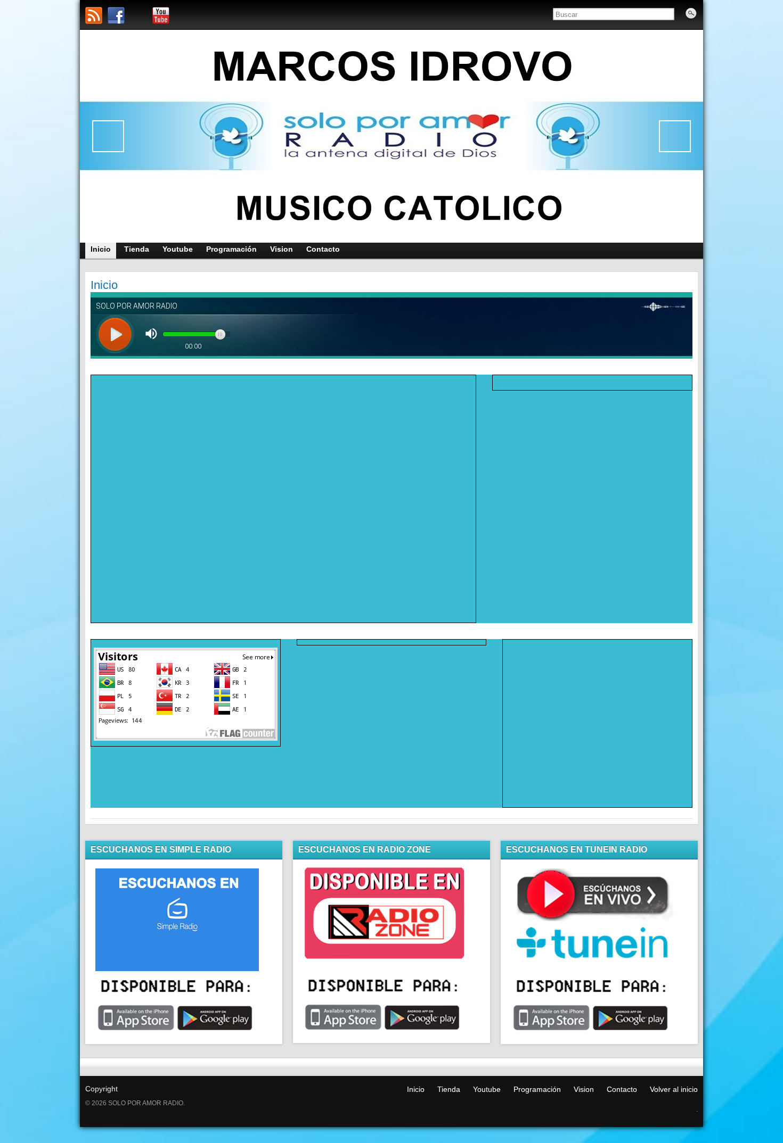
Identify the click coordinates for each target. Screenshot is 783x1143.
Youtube (487, 1089)
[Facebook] (116, 15)
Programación (537, 1089)
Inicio (416, 1089)
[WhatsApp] (138, 15)
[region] (391, 136)
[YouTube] (160, 15)
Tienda (448, 1089)
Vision (584, 1089)
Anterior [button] (108, 136)
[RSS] (93, 15)
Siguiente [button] (675, 136)
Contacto (622, 1089)
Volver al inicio (674, 1089)
